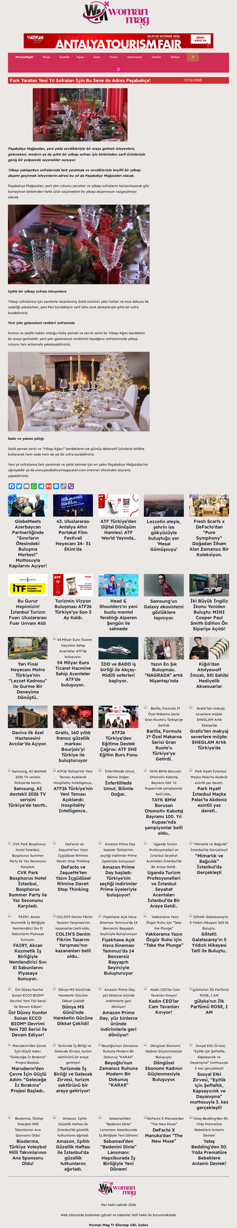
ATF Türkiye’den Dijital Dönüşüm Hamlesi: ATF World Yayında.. (118, 529)
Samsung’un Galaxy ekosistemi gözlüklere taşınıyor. (164, 609)
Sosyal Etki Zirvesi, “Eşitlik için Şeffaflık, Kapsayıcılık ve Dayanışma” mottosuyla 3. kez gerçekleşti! (209, 1090)
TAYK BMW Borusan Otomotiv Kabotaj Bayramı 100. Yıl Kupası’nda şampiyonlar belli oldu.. (164, 816)
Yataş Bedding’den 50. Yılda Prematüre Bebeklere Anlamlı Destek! (209, 1152)
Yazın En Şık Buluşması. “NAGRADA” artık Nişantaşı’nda (164, 672)
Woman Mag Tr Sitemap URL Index (118, 1225)
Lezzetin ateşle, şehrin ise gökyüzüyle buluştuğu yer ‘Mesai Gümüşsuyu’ (164, 535)
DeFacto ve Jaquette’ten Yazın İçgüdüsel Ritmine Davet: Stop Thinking (73, 878)
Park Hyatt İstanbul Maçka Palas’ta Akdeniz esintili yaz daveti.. (209, 799)
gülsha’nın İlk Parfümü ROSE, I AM (209, 1006)
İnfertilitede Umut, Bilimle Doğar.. (118, 788)
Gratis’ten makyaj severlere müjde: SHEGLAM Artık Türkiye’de (209, 739)
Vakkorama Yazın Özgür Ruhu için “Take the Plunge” (163, 939)
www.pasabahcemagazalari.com (60, 470)
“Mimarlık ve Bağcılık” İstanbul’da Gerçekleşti (209, 864)
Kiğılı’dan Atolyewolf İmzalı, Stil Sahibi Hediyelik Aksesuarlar (209, 675)
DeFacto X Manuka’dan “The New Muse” (164, 1135)
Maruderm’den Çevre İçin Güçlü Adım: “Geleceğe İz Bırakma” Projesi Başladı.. (27, 1079)
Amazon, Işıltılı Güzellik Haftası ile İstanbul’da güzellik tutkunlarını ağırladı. (73, 1155)
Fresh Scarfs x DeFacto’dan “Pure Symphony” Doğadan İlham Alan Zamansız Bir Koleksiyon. (209, 537)
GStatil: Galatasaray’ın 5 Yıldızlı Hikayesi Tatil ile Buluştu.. (209, 942)
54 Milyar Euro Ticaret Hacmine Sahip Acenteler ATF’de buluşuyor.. (73, 674)
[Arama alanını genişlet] (193, 57)
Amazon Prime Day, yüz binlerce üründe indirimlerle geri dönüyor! (118, 1023)
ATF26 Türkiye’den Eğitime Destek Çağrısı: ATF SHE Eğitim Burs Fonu (118, 744)
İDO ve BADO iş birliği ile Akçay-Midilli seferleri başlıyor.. (118, 672)
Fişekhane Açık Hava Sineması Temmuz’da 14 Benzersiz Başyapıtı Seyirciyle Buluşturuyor (118, 956)
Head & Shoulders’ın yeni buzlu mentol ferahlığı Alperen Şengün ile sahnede (118, 614)
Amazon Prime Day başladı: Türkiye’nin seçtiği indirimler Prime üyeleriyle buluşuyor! (118, 880)
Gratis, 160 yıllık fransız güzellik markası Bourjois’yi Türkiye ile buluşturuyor (73, 746)
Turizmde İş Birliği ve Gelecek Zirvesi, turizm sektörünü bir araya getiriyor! (73, 1079)
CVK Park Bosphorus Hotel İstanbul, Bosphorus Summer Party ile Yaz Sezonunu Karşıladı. (28, 889)
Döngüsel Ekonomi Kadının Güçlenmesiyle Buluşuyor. (163, 1071)
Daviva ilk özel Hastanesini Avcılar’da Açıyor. (28, 738)
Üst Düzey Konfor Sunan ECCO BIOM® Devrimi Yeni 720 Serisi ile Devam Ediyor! (27, 1023)
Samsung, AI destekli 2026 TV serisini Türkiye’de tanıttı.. (28, 797)
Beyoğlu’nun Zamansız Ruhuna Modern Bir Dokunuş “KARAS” (118, 1074)
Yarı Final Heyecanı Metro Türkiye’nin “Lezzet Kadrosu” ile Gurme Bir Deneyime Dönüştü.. (28, 680)
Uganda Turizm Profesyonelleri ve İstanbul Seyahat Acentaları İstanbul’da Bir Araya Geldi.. (164, 889)
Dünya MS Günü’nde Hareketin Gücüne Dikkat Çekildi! (73, 1015)
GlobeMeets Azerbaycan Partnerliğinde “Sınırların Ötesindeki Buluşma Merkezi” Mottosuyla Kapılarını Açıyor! (28, 543)
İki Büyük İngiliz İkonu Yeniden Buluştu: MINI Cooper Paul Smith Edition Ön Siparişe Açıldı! (209, 614)
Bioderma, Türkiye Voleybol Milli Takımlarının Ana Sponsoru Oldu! (27, 1152)
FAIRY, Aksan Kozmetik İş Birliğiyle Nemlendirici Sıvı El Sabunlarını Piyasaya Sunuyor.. (28, 961)
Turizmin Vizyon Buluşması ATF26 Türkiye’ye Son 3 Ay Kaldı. (73, 609)
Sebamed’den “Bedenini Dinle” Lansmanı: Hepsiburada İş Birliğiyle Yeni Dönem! (118, 1155)
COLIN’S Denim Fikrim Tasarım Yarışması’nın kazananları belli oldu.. (73, 945)
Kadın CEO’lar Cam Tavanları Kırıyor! (163, 1006)
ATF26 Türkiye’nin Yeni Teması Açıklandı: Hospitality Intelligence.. (73, 799)
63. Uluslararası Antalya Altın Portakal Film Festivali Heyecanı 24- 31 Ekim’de (73, 535)
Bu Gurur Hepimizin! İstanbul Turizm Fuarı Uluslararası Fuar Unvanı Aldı (28, 612)
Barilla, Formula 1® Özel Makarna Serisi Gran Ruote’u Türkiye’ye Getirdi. (164, 745)
